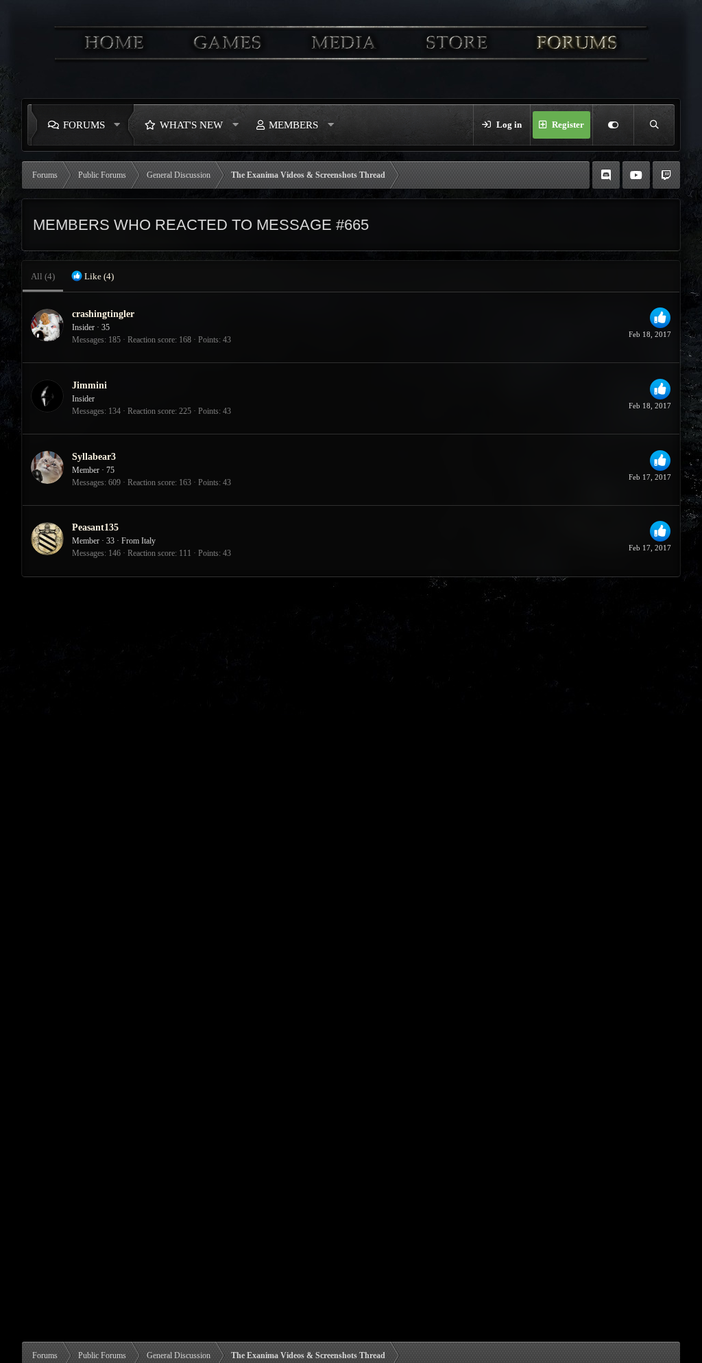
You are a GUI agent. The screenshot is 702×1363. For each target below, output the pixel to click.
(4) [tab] (43, 276)
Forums (84, 124)
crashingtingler (103, 314)
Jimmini (89, 385)
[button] (121, 124)
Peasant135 (95, 527)
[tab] (92, 276)
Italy (148, 541)
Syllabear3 (94, 457)
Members (293, 124)
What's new (191, 124)
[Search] (654, 124)
